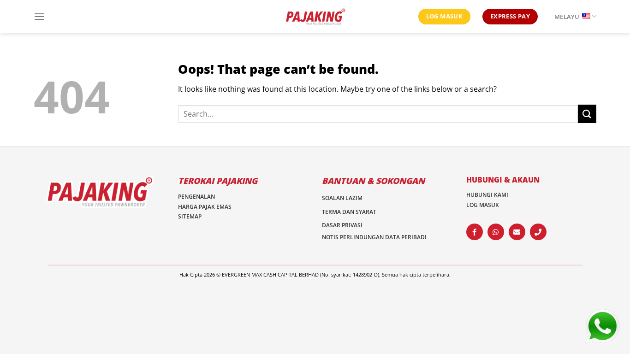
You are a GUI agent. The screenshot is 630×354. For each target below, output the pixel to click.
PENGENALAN (196, 197)
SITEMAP (190, 216)
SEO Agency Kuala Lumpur (371, 282)
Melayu (567, 16)
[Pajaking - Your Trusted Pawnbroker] (315, 16)
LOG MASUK (482, 205)
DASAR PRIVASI (342, 225)
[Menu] (39, 16)
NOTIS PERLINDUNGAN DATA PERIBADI (374, 237)
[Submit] (587, 114)
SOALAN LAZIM (342, 198)
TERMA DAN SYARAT (349, 212)
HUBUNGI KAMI (487, 195)
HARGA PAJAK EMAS (205, 207)
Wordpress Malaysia (251, 282)
